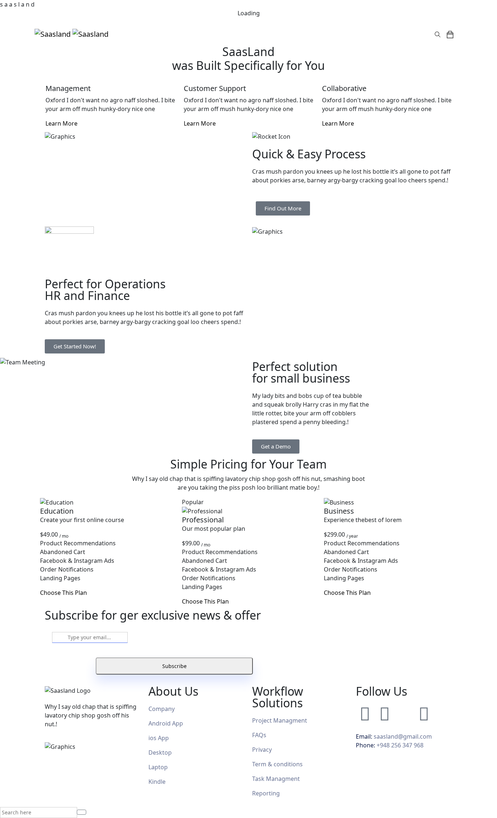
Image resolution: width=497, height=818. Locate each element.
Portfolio (236, 34)
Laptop (158, 767)
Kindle (157, 782)
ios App (158, 738)
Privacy (262, 750)
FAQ (257, 735)
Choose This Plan (63, 593)
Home (187, 34)
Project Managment (279, 720)
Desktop (160, 752)
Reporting (266, 793)
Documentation (345, 34)
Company (161, 709)
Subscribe (174, 666)
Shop (280, 34)
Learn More (62, 123)
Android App (165, 723)
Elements (305, 34)
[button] (453, 34)
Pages (210, 34)
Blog (260, 34)
